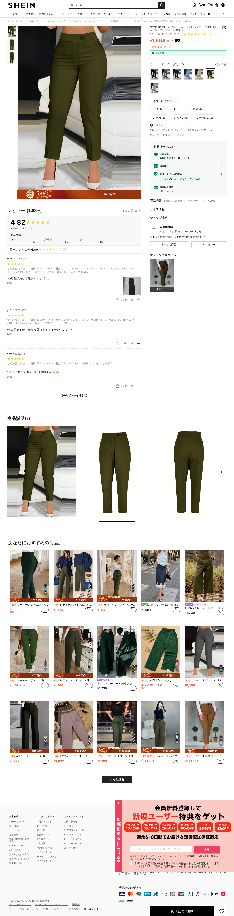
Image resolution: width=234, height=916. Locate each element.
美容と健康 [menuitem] (180, 13)
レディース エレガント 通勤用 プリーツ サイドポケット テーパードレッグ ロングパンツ (73, 680)
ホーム (10, 21)
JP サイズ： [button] (167, 101)
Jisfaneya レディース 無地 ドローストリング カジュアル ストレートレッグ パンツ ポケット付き (29, 680)
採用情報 (13, 834)
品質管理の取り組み (19, 859)
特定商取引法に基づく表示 (20, 840)
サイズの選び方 (44, 852)
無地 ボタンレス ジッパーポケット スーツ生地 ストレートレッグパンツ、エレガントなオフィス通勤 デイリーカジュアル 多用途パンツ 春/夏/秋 (117, 604)
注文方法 (41, 843)
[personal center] (195, 5)
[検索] (161, 5)
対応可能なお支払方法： (131, 887)
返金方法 (41, 839)
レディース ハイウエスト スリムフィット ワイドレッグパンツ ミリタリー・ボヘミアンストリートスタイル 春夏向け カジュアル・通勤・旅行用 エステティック (161, 756)
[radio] (154, 74)
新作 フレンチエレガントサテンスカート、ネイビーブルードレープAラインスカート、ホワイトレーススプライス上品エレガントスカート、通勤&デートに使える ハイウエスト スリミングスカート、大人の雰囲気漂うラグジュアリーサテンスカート (161, 604)
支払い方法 (42, 826)
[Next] (221, 471)
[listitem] (162, 275)
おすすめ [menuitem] (30, 13)
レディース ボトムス (75, 21)
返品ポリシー (43, 834)
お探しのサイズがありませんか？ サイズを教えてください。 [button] (180, 130)
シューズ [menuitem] (205, 13)
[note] (29, 600)
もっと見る (117, 779)
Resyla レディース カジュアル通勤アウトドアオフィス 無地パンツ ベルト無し (73, 756)
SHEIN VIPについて (46, 856)
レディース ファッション (51, 21)
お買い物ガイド (44, 821)
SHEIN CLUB (15, 863)
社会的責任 (14, 826)
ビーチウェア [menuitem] (93, 13)
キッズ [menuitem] (193, 13)
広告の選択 (74, 909)
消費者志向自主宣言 (19, 854)
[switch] (63, 249)
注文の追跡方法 (44, 848)
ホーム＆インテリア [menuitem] (146, 13)
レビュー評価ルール (74, 843)
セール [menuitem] (60, 13)
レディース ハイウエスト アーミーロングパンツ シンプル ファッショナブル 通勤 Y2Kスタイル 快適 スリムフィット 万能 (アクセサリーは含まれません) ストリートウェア (73, 604)
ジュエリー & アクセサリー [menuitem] (117, 13)
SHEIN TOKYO (16, 845)
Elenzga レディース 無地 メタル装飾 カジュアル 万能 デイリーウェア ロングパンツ (117, 683)
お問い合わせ (70, 821)
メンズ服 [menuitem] (166, 13)
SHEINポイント (72, 826)
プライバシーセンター (20, 904)
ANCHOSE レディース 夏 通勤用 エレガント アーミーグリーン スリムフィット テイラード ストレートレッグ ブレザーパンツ (29, 756)
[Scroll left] (219, 13)
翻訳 (9, 283)
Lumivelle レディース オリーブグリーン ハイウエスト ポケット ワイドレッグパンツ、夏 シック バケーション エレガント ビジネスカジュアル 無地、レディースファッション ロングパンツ (204, 607)
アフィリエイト (44, 861)
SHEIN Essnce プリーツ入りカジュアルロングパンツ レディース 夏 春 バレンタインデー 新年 (161, 680)
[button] (216, 5)
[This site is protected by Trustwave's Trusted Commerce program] (121, 901)
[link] (202, 5)
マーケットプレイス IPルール (23, 909)
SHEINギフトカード (74, 830)
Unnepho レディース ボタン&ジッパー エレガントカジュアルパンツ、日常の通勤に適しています (205, 680)
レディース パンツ (97, 21)
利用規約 (76, 904)
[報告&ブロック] (138, 300)
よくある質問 (70, 848)
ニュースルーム (16, 830)
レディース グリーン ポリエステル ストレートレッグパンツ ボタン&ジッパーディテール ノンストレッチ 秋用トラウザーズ (117, 756)
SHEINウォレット (73, 834)
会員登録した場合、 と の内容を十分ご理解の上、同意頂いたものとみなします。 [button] (174, 857)
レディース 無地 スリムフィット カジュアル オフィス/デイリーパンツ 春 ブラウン (205, 756)
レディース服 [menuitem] (75, 13)
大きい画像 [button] (220, 64)
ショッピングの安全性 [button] (171, 173)
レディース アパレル (26, 21)
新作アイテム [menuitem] (46, 13)
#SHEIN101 (15, 850)
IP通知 (45, 909)
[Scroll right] (223, 13)
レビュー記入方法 (73, 839)
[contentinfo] (174, 894)
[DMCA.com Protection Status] (130, 901)
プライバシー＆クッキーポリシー (51, 904)
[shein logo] (21, 5)
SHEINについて (17, 821)
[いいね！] (117, 300)
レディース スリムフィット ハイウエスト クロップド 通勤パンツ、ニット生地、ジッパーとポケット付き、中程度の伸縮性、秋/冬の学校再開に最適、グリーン (29, 604)
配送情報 (41, 830)
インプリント (58, 909)
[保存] (222, 911)
